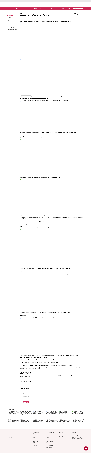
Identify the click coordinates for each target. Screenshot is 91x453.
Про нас (18, 0)
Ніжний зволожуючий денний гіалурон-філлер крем (31, 130)
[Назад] (7, 419)
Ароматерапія (50, 8)
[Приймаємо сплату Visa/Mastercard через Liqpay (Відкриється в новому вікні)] (15, 441)
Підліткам (63, 8)
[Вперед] (83, 419)
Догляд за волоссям (29, 8)
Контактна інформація (53, 0)
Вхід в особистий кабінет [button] (50, 432)
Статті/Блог (15, 0)
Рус (58, 0)
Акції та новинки (10, 8)
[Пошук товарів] (82, 8)
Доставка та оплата (33, 0)
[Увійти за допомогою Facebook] (55, 390)
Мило (40, 8)
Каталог (9, 0)
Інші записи (11, 409)
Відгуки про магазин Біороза (25, 0)
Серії (11, 0)
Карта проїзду (74, 441)
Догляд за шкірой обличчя (17, 8)
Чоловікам (69, 8)
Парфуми (35, 8)
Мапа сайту (10, 25)
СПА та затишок (44, 8)
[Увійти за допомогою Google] (57, 390)
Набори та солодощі (58, 8)
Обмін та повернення (40, 0)
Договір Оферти (46, 0)
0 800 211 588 (12, 4)
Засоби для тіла (23, 8)
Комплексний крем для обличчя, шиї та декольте (30, 217)
